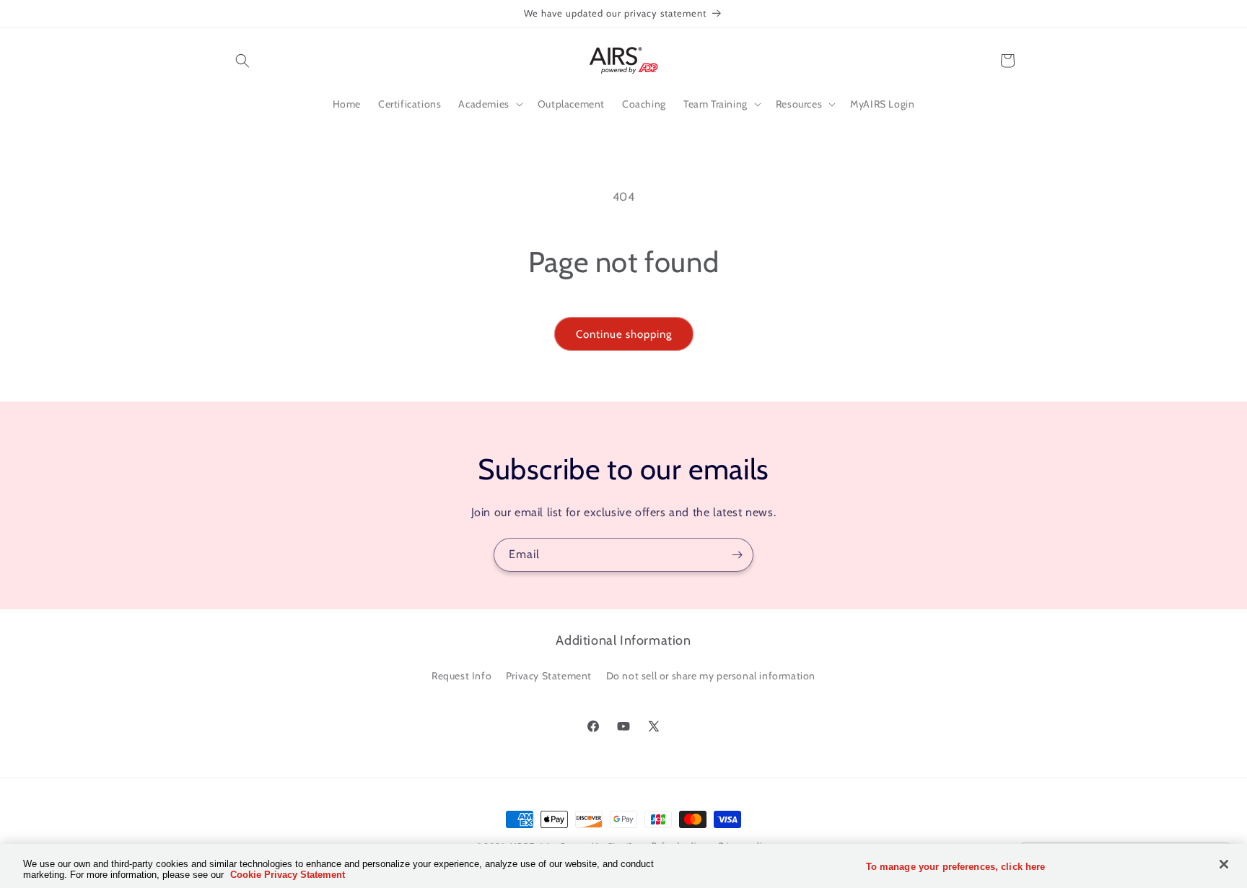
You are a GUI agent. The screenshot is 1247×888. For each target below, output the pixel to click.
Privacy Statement (549, 676)
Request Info (461, 676)
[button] (242, 61)
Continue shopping (624, 334)
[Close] (1224, 864)
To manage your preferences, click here (956, 866)
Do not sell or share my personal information (710, 676)
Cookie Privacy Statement (287, 874)
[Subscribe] (737, 555)
